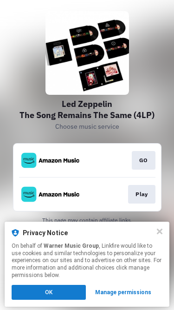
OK (48, 292)
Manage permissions (123, 292)
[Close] (159, 231)
